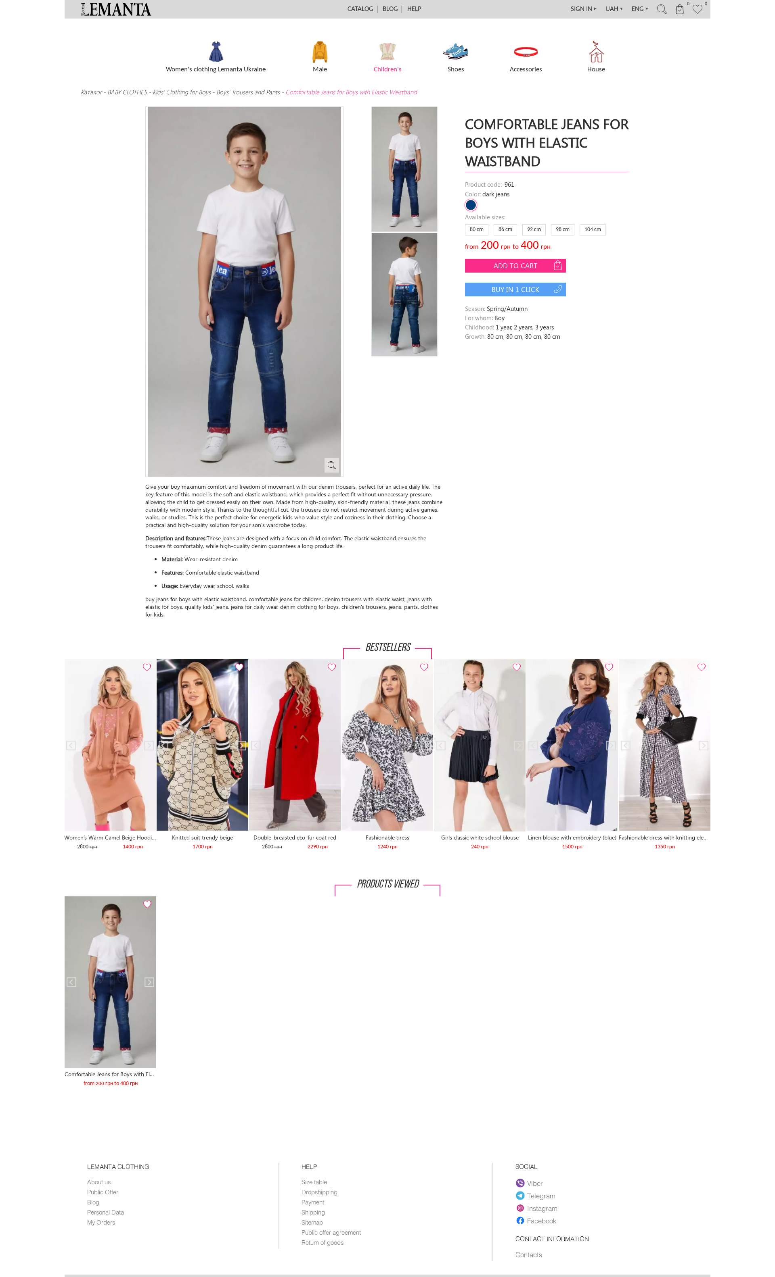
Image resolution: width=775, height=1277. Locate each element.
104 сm (592, 230)
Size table (314, 1181)
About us (99, 1181)
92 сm (534, 230)
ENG (640, 9)
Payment (313, 1202)
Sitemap (312, 1222)
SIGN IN (584, 9)
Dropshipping (319, 1192)
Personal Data (105, 1212)
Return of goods (323, 1242)
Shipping (313, 1212)
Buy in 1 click (515, 289)
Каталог (92, 92)
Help (414, 9)
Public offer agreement (331, 1232)
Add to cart (515, 265)
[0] (697, 13)
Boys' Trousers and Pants (248, 92)
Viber (535, 1183)
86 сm (505, 230)
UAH (614, 9)
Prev (75, 663)
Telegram (541, 1196)
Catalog (360, 9)
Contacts (528, 1254)
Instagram (542, 1208)
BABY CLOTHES (127, 92)
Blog (390, 9)
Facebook (541, 1221)
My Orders (101, 1222)
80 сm (477, 230)
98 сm (563, 230)
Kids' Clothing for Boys (182, 92)
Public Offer (102, 1192)
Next (145, 663)
